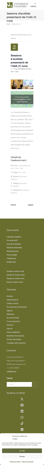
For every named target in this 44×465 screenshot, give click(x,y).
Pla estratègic (12, 255)
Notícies (10, 296)
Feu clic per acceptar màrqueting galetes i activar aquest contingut (22, 99)
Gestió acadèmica (13, 332)
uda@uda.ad (11, 371)
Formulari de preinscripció (17, 307)
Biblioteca (10, 314)
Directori (10, 325)
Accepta (22, 451)
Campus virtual (12, 303)
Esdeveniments (12, 300)
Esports (10, 328)
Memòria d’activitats (14, 247)
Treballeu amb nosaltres (16, 343)
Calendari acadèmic (14, 237)
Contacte (11, 350)
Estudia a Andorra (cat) (15, 271)
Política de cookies (15, 462)
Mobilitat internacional (15, 336)
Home (8, 24)
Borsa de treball (13, 318)
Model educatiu (12, 251)
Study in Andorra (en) (15, 282)
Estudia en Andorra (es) (16, 275)
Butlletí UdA (11, 262)
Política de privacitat (27, 462)
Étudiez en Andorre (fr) (15, 278)
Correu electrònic (13, 321)
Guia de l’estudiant (14, 244)
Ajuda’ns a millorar (16, 393)
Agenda (9, 310)
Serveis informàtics (14, 339)
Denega (22, 456)
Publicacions (11, 258)
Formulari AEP (12, 240)
